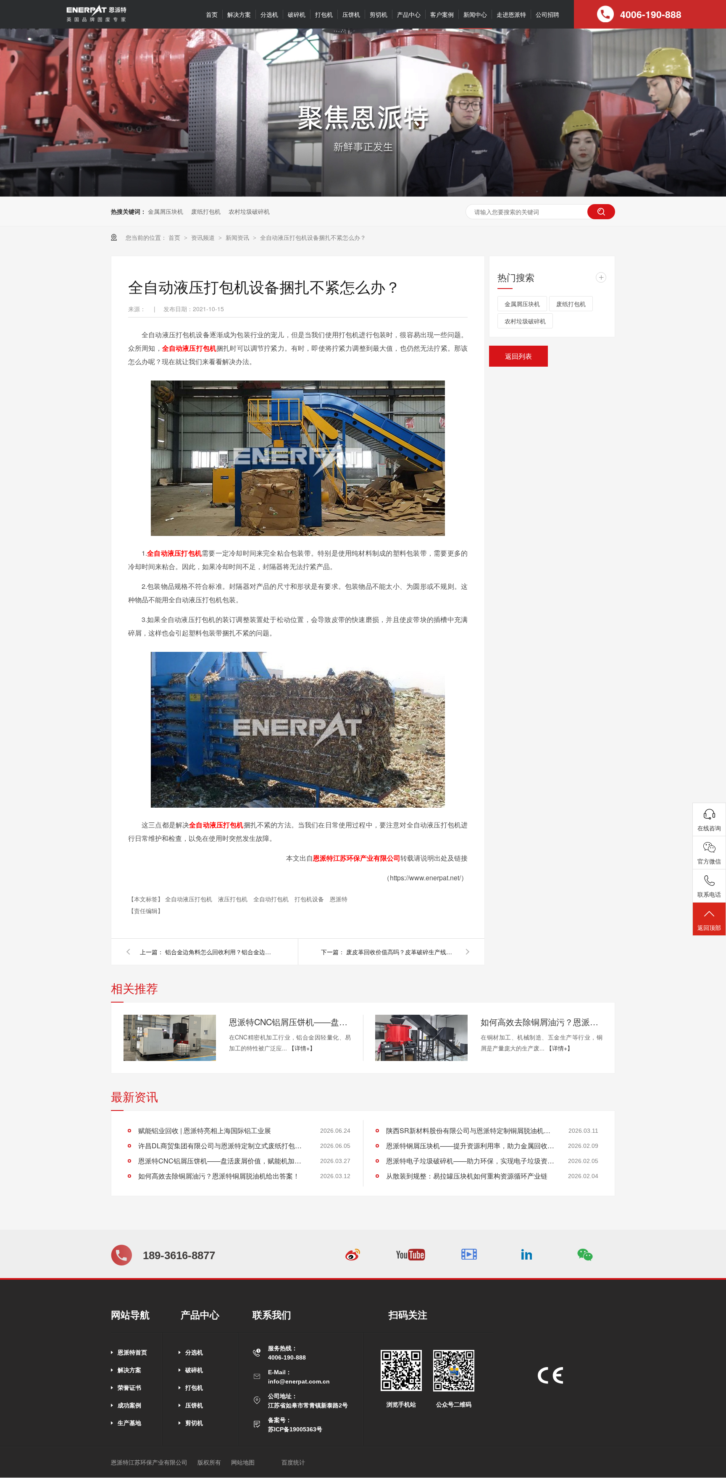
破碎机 (296, 14)
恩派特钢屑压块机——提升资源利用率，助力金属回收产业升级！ (470, 1145)
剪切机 (378, 14)
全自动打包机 (271, 899)
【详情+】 (302, 1048)
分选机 (269, 14)
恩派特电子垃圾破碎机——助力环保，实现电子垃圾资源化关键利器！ (470, 1161)
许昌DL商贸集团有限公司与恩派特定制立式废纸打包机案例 (222, 1145)
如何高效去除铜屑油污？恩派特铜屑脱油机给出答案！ (541, 1022)
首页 (212, 14)
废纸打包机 (206, 211)
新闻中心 (475, 14)
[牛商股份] (269, 1462)
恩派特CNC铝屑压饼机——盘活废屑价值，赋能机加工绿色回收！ (290, 1022)
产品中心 (409, 14)
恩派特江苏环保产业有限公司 (356, 858)
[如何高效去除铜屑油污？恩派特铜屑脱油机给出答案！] (421, 1038)
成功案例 (129, 1405)
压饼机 (351, 14)
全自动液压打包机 (189, 348)
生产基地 (129, 1423)
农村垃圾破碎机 (249, 211)
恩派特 (338, 899)
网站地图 (243, 1462)
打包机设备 (310, 899)
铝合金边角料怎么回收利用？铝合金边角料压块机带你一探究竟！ (219, 952)
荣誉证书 (129, 1387)
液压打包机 (233, 899)
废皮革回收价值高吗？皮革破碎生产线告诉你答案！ (400, 952)
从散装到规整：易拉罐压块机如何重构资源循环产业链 (466, 1176)
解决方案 (239, 14)
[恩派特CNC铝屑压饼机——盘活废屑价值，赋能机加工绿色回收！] (170, 1038)
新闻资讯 (238, 237)
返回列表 (518, 356)
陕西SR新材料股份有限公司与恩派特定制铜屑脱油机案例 (470, 1130)
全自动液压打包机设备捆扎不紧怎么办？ (313, 237)
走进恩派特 (511, 14)
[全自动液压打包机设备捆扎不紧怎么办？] (96, 20)
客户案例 (442, 14)
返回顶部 (709, 927)
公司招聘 (547, 14)
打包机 (324, 14)
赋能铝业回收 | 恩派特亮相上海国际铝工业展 (204, 1130)
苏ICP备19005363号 (295, 1429)
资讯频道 (203, 237)
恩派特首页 (132, 1352)
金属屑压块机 (165, 211)
